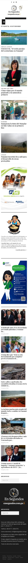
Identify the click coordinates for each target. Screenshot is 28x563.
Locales (9, 46)
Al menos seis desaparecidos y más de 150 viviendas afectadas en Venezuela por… (14, 438)
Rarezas (4, 559)
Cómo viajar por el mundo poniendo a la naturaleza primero (11, 92)
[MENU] (3, 21)
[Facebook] (11, 2)
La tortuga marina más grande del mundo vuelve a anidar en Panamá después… (14, 411)
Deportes (5, 557)
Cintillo (3, 46)
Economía (4, 121)
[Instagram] (16, 2)
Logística (9, 559)
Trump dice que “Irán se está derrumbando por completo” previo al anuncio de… (12, 357)
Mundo (19, 556)
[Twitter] (14, 2)
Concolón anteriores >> (21, 250)
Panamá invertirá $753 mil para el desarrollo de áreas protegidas (14, 159)
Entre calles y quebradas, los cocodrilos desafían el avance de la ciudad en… (14, 384)
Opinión (17, 557)
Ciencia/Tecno (11, 557)
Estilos (21, 557)
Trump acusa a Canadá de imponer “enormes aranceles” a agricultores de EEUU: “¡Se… (13, 465)
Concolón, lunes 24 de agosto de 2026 (11, 243)
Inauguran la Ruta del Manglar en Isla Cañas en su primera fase (13, 125)
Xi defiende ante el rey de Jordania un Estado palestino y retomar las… (14, 329)
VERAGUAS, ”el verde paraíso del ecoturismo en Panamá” (13, 50)
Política (4, 556)
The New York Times (7, 88)
